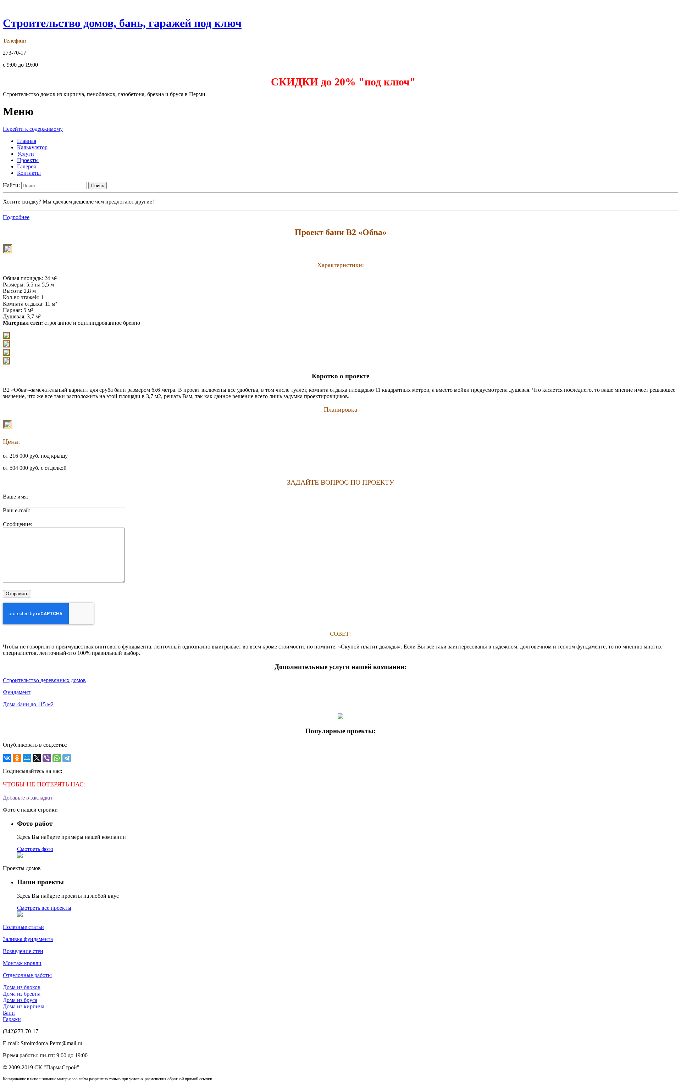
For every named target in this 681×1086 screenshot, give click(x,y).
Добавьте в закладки (27, 798)
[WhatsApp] (56, 758)
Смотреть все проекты (44, 908)
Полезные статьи (23, 927)
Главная (26, 141)
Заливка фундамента (28, 939)
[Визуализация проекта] (7, 252)
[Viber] (47, 758)
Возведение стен (23, 951)
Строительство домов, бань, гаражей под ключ (122, 23)
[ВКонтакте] (7, 758)
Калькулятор (32, 147)
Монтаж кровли (22, 963)
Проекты (28, 160)
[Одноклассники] (17, 758)
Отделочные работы (27, 975)
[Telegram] (66, 758)
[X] (37, 758)
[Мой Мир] (27, 758)
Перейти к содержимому (33, 129)
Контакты (29, 173)
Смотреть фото (35, 849)
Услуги (25, 154)
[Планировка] (7, 427)
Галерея (26, 166)
